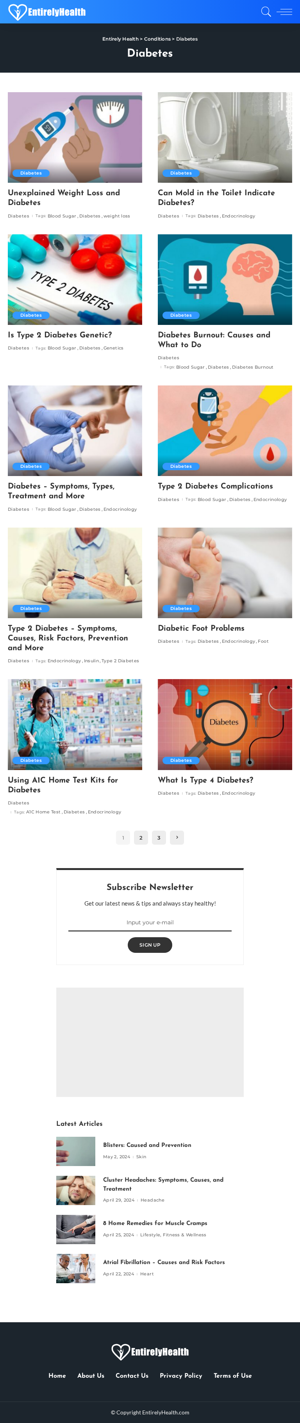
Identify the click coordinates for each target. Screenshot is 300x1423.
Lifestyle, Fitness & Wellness (173, 1235)
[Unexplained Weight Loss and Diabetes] (75, 137)
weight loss (117, 216)
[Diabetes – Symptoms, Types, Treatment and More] (75, 430)
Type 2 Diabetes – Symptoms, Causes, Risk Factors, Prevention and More (68, 638)
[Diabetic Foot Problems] (225, 573)
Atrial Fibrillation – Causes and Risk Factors (164, 1263)
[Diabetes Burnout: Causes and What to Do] (225, 279)
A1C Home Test (43, 812)
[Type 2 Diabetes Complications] (225, 430)
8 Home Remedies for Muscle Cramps (155, 1224)
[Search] (264, 11)
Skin (141, 1157)
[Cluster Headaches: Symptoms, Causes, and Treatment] (75, 1190)
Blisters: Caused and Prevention (147, 1145)
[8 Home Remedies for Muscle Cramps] (75, 1229)
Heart (147, 1274)
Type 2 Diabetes (120, 661)
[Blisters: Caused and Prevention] (75, 1151)
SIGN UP (150, 945)
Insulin (91, 661)
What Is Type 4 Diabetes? (205, 781)
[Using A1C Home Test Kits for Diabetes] (75, 724)
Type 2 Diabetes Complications (215, 486)
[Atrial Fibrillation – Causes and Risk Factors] (75, 1268)
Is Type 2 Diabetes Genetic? (60, 335)
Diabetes (31, 173)
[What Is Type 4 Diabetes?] (225, 724)
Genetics (114, 348)
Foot (263, 641)
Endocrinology (238, 216)
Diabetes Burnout (253, 367)
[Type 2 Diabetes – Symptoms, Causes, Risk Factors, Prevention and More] (75, 573)
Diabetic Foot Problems (201, 629)
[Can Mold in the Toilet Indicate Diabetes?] (225, 137)
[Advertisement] (150, 1042)
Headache (152, 1200)
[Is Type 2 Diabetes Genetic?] (75, 279)
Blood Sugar (62, 216)
